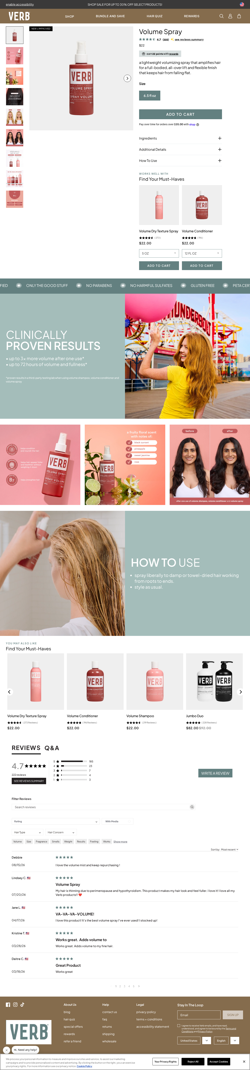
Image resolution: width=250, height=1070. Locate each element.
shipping (108, 1034)
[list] (81, 78)
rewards (69, 1034)
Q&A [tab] (51, 748)
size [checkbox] (29, 841)
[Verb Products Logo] (19, 16)
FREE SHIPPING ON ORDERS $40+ (125, 4)
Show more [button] (120, 841)
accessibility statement (152, 1026)
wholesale (109, 1041)
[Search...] (221, 16)
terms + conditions (149, 1019)
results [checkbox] (81, 841)
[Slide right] (127, 78)
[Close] (244, 1062)
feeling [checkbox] (94, 841)
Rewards (191, 16)
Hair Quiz (154, 16)
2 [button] (120, 986)
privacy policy (146, 1012)
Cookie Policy (84, 1066)
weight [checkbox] (68, 841)
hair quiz (69, 1019)
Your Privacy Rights (165, 1061)
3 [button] (124, 986)
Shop (69, 16)
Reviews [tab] (26, 748)
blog (67, 1012)
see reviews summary (189, 39)
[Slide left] (35, 78)
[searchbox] (100, 807)
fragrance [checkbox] (41, 841)
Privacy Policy (205, 1031)
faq (104, 1019)
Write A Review (215, 773)
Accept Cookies (219, 1061)
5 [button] (134, 986)
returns (107, 1026)
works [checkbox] (106, 841)
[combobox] (56, 821)
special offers (73, 1026)
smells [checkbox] (55, 841)
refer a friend (72, 1041)
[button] (239, 16)
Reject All (193, 1061)
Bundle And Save (110, 16)
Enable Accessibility (20, 4)
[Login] (230, 16)
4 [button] (129, 986)
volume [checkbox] (17, 841)
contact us (109, 1012)
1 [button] (115, 986)
